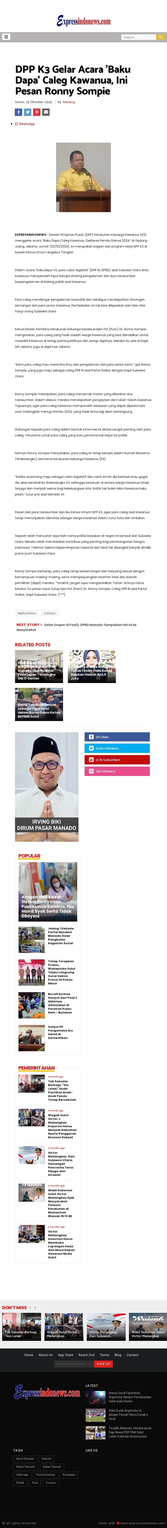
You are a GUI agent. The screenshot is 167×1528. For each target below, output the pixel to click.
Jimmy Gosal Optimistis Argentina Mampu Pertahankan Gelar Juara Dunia (130, 1397)
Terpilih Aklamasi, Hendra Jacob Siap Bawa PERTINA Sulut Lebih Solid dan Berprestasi (130, 1432)
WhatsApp (26, 124)
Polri (35, 1482)
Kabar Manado (25, 1466)
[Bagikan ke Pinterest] (36, 112)
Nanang (69, 102)
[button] (6, 37)
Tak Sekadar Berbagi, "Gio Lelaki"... (21, 1334)
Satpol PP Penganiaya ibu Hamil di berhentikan (60, 1032)
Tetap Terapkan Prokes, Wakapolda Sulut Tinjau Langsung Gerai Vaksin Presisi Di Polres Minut (61, 972)
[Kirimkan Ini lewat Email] (46, 112)
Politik (20, 1482)
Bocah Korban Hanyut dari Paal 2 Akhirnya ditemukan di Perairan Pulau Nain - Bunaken (62, 1003)
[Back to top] (156, 1517)
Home (28, 1355)
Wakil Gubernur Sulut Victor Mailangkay (148, 1334)
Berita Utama (27, 613)
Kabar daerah (52, 1466)
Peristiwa (69, 1474)
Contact (133, 1355)
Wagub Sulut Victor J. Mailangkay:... (63, 1334)
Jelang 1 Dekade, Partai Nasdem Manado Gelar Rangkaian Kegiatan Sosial (61, 936)
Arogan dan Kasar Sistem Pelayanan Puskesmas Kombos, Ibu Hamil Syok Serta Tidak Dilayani (48, 907)
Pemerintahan (45, 1474)
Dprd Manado (25, 1458)
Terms (104, 1355)
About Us (45, 1355)
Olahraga (22, 1474)
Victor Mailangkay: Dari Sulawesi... (103, 1334)
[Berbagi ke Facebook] (18, 112)
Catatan (49, 613)
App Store (65, 1355)
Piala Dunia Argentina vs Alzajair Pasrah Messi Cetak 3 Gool (128, 1415)
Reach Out (86, 1355)
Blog (118, 1355)
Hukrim (47, 1458)
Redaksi (51, 1482)
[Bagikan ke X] (27, 112)
